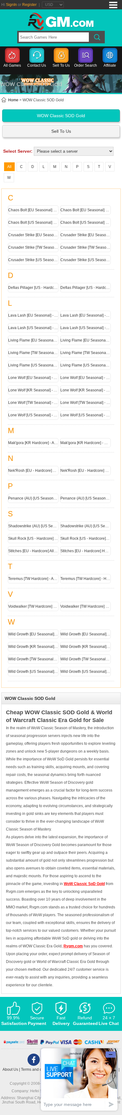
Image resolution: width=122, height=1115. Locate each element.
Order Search (85, 65)
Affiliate (110, 65)
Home (12, 100)
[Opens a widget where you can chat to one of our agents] (79, 1079)
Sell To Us (61, 65)
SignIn (11, 4)
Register (29, 4)
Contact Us (36, 65)
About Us (10, 1069)
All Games (12, 65)
